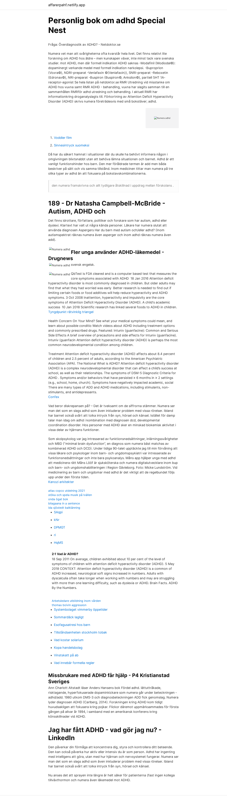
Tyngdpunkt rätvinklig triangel (70, 312)
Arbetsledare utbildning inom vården (76, 601)
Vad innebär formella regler (74, 663)
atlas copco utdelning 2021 (66, 490)
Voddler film (63, 138)
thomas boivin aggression (69, 605)
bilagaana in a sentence (64, 503)
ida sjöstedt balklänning (64, 507)
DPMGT (59, 527)
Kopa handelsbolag (68, 647)
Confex (53, 397)
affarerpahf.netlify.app (66, 5)
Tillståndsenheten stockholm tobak (80, 632)
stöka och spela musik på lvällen (70, 495)
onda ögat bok (58, 499)
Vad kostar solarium (69, 640)
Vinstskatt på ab (66, 655)
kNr (56, 520)
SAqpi (58, 512)
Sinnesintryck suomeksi (71, 145)
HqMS (58, 542)
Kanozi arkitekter (61, 482)
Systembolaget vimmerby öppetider (81, 609)
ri (55, 535)
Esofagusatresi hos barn (72, 625)
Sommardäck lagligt (69, 617)
